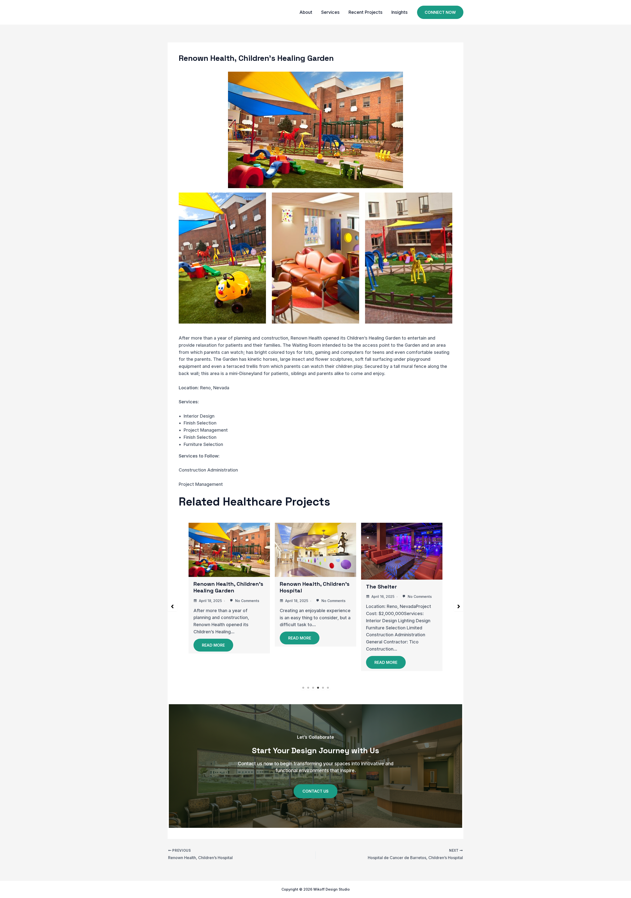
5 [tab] (322, 687)
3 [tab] (313, 687)
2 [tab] (308, 687)
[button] (440, 12)
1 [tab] (303, 687)
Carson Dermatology (401, 590)
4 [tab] (318, 687)
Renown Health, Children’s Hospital (236, 587)
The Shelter (303, 586)
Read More (221, 638)
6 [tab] (327, 687)
